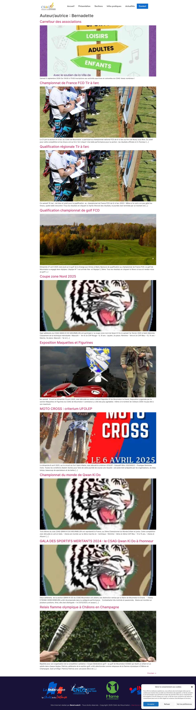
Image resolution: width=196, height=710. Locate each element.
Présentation (84, 6)
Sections (99, 6)
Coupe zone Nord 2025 (58, 276)
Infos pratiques (114, 6)
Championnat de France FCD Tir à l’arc (69, 83)
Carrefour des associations (60, 22)
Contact (142, 6)
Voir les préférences (184, 704)
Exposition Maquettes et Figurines (66, 343)
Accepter (150, 704)
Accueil (70, 6)
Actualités (130, 6)
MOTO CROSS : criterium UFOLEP (66, 409)
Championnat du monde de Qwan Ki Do (70, 475)
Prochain (151, 673)
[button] (192, 687)
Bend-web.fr (75, 705)
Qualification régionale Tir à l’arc (64, 147)
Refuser (167, 704)
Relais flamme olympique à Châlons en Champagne (79, 607)
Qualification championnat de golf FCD (70, 210)
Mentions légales (138, 705)
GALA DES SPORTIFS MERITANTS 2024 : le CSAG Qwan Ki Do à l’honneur (96, 541)
